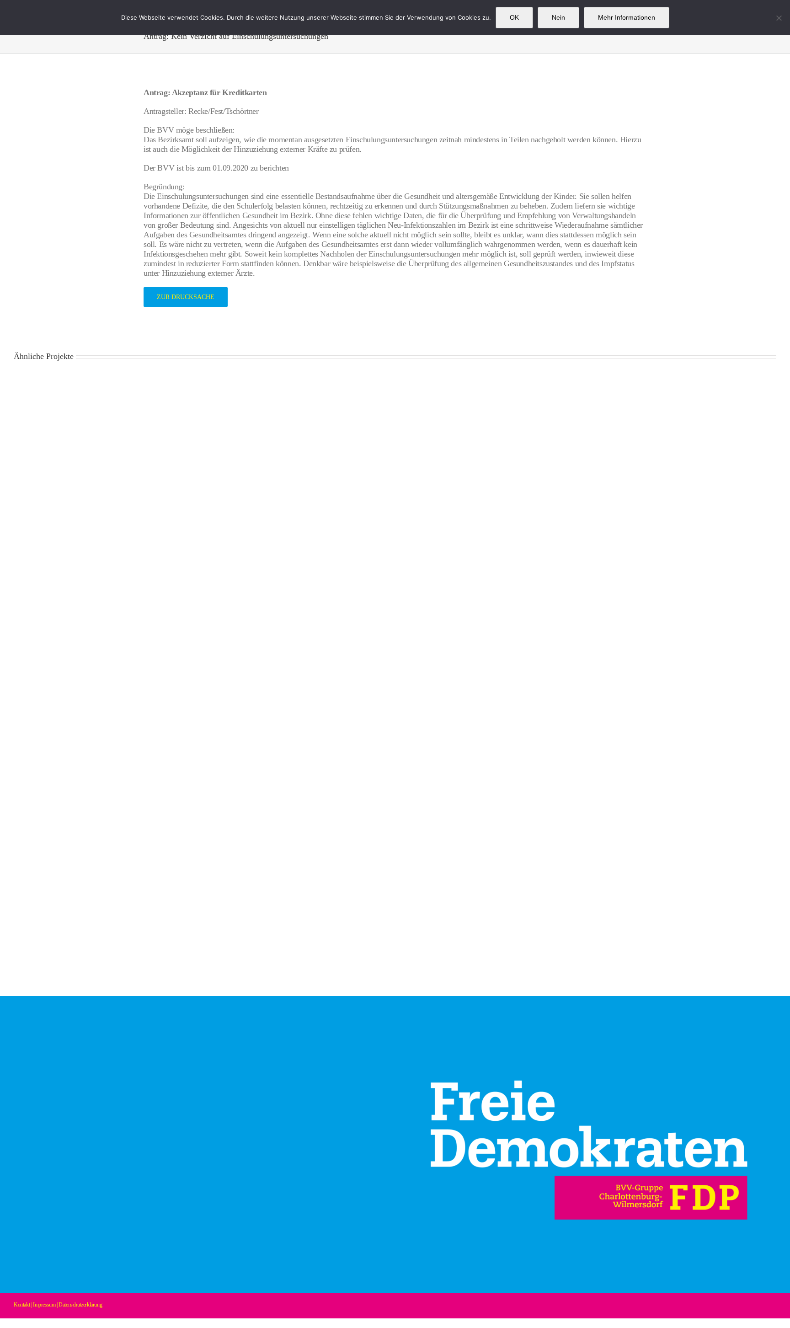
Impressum (44, 1304)
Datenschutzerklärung (80, 1304)
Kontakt (22, 1304)
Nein (558, 17)
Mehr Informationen (626, 17)
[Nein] (778, 17)
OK (514, 17)
